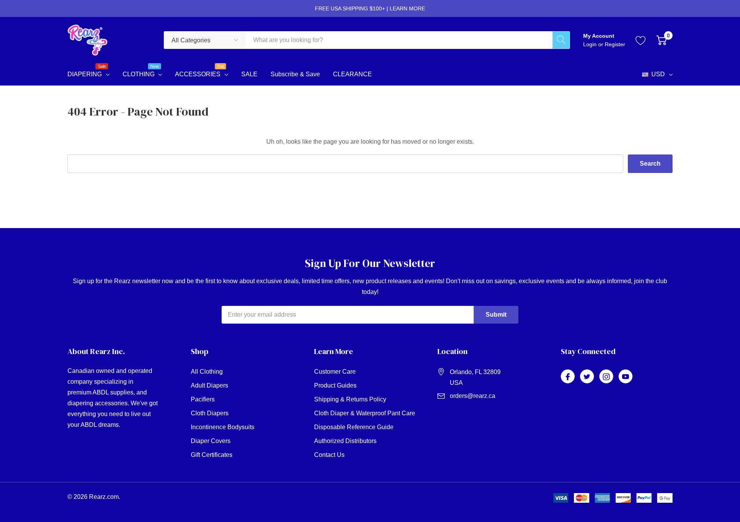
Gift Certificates (211, 455)
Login (590, 44)
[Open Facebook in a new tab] (567, 376)
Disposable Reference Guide (354, 427)
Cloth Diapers (210, 413)
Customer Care (335, 371)
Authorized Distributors (345, 441)
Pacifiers (203, 399)
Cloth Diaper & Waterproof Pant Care (364, 413)
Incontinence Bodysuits (222, 427)
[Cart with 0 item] (661, 40)
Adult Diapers (209, 385)
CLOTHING (139, 73)
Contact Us (329, 455)
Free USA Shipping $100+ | (370, 8)
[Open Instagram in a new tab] (606, 376)
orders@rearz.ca (472, 396)
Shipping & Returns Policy (350, 399)
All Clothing (207, 371)
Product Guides (335, 385)
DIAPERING (84, 73)
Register (615, 44)
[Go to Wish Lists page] (641, 40)
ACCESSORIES (197, 73)
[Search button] (561, 40)
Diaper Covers (210, 441)
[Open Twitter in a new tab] (587, 376)
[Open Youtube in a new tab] (625, 376)
